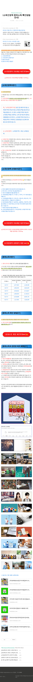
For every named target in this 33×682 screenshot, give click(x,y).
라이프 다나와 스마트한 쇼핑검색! (12, 42)
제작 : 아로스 (2, 676)
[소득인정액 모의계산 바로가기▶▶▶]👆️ (17, 71)
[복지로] (7, 377)
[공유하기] (6, 640)
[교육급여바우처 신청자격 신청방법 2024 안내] (10, 655)
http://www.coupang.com (9, 28)
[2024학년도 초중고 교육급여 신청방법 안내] (10, 652)
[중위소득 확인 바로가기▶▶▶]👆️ (16, 334)
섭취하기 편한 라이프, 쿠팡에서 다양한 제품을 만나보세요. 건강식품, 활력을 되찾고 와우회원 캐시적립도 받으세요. (16, 33)
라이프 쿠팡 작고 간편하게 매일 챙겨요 (14, 30)
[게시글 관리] (8, 640)
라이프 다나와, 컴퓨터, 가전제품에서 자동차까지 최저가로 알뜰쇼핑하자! (12, 44)
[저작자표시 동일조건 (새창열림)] (18, 639)
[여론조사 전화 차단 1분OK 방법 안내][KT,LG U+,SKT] (10, 657)
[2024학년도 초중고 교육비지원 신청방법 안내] (10, 650)
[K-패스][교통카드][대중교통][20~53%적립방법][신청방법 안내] (10, 660)
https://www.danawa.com (9, 39)
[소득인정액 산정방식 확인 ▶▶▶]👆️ (16, 243)
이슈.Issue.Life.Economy (16, 12)
